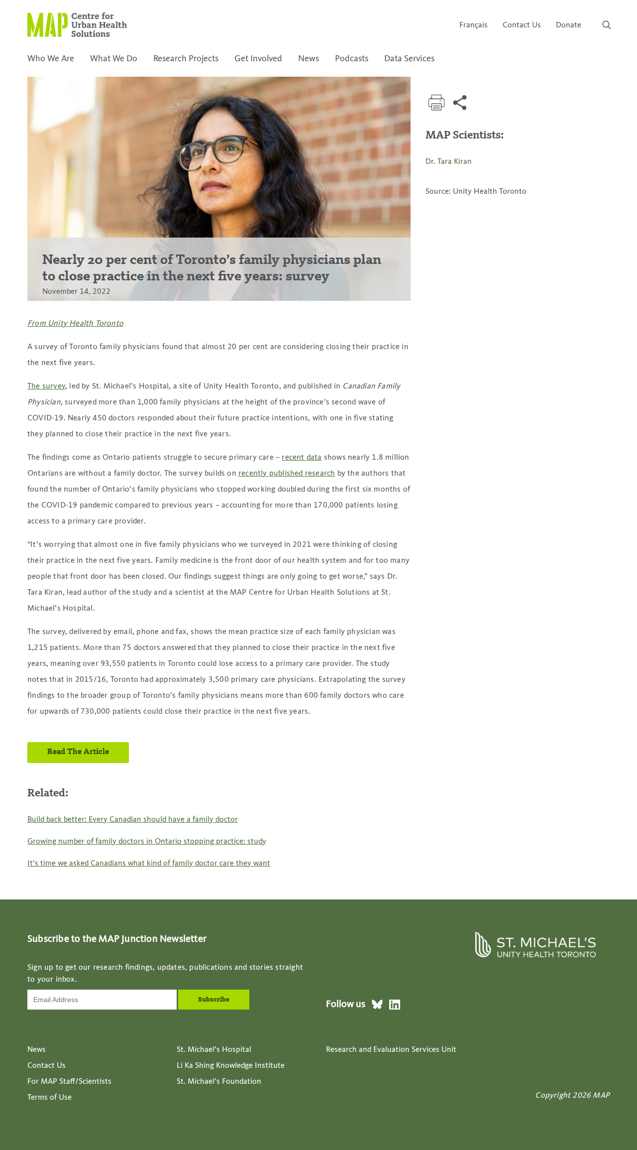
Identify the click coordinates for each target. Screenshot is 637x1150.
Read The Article (78, 752)
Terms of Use (49, 1098)
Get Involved (258, 59)
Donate (568, 25)
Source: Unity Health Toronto (476, 192)
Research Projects (185, 59)
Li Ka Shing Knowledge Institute (231, 1066)
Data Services (409, 59)
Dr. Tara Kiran (448, 162)
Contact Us (522, 25)
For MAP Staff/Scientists (69, 1082)
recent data (301, 458)
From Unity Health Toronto (75, 324)
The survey (46, 386)
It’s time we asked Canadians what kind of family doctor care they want (148, 864)
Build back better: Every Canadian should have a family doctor (132, 820)
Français (473, 25)
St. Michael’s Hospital (214, 1050)
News (308, 59)
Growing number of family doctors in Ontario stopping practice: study (146, 842)
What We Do (113, 59)
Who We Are (50, 59)
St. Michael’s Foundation (219, 1082)
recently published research (286, 474)
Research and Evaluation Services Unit (391, 1050)
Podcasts (351, 59)
